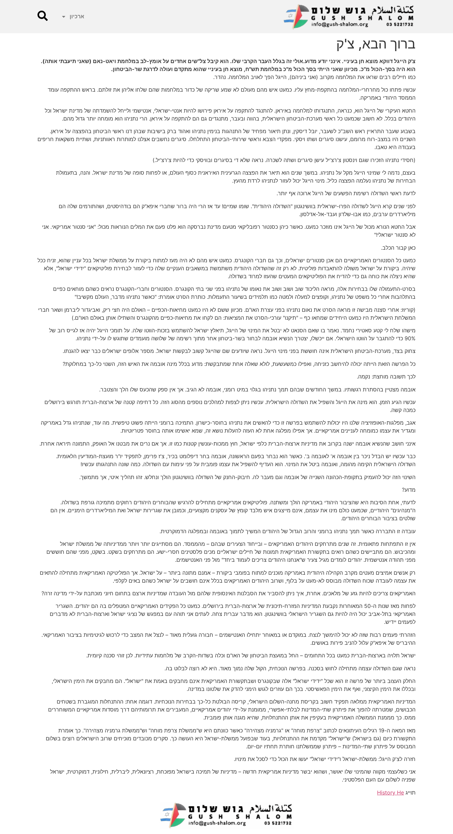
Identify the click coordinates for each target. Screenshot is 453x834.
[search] (42, 16)
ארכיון (77, 16)
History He (390, 792)
